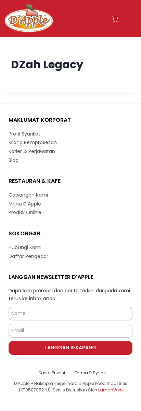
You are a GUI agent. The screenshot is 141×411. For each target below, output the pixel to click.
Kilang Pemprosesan (33, 142)
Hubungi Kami (25, 247)
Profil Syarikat (24, 133)
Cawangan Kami (28, 194)
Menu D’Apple (25, 203)
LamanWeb (110, 390)
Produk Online (25, 212)
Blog (13, 160)
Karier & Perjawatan (32, 151)
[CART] (115, 19)
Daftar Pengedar (28, 256)
